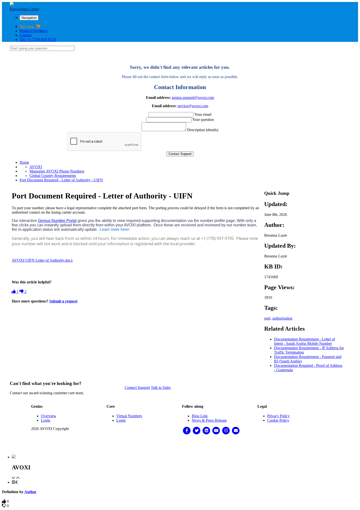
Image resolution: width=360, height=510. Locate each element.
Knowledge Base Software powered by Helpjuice (180, 444)
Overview (48, 416)
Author (30, 492)
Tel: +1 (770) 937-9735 (38, 39)
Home (24, 162)
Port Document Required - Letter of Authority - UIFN (61, 180)
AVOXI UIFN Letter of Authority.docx (42, 260)
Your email (202, 114)
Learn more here (113, 229)
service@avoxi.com (193, 106)
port (267, 318)
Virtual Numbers (129, 416)
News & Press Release (209, 420)
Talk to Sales (161, 387)
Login (45, 420)
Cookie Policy (278, 420)
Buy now (28, 26)
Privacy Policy (278, 416)
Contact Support (137, 387)
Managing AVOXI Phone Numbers (56, 171)
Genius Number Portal (57, 221)
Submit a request (63, 301)
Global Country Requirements (52, 176)
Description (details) (202, 130)
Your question (203, 119)
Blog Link (200, 416)
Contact (26, 35)
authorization (282, 318)
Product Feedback (34, 31)
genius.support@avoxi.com (193, 97)
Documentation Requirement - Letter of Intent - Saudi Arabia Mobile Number (304, 341)
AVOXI (35, 167)
